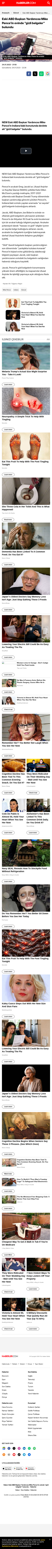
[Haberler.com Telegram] (24, 1455)
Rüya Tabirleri (7, 1421)
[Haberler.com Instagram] (19, 1448)
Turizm (30, 1386)
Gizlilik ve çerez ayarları (12, 1495)
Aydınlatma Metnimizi (10, 1546)
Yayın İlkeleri (39, 1364)
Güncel (16, 13)
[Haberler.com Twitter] (14, 1448)
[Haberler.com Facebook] (9, 1448)
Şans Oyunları (7, 1418)
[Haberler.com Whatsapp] (29, 1448)
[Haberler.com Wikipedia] (9, 1455)
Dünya (4, 1397)
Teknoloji (31, 1379)
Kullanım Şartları (34, 1407)
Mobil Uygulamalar (35, 1428)
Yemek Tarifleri (7, 1425)
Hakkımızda (5, 1364)
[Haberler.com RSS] (4, 1455)
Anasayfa (5, 13)
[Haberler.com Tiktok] (19, 1455)
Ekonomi (5, 1376)
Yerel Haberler (33, 1393)
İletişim (22, 1364)
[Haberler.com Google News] (4, 1448)
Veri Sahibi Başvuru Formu (38, 1421)
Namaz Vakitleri (7, 1411)
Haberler (5, 1372)
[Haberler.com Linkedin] (24, 1448)
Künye (30, 1364)
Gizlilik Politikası (34, 1411)
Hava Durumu (7, 1407)
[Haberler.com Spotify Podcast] (34, 1448)
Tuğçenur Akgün (16, 284)
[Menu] (3, 2)
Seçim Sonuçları (8, 1414)
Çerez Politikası (34, 1414)
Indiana (16, 290)
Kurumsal (31, 1403)
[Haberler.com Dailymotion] (29, 1455)
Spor (4, 1379)
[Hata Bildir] (25, 1495)
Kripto (4, 1390)
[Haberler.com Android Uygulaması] (18, 1468)
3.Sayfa (4, 1393)
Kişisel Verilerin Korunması (38, 1418)
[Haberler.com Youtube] (14, 1455)
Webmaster (32, 1425)
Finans (30, 1383)
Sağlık (30, 1376)
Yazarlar (31, 1390)
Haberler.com (7, 1403)
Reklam (14, 1364)
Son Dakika (6, 1386)
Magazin (5, 1383)
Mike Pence (7, 290)
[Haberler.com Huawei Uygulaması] (30, 1468)
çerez (43, 1540)
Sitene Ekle (32, 1435)
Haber (17, 1490)
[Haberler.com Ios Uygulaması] (7, 1468)
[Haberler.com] (10, 1356)
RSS (29, 1432)
